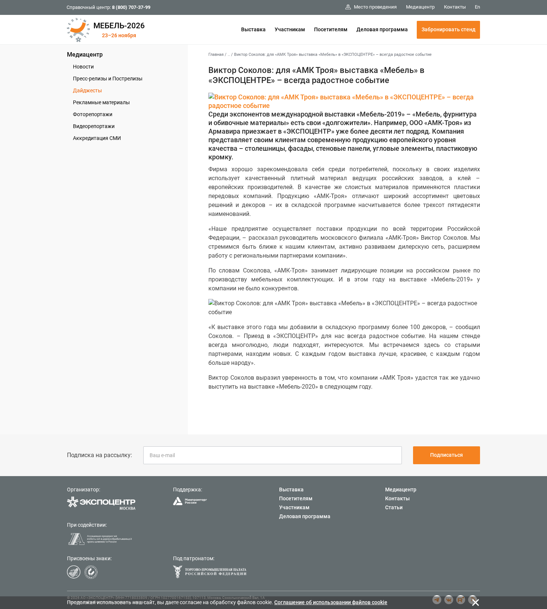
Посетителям (331, 29)
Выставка (253, 29)
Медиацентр (85, 54)
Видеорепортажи (94, 126)
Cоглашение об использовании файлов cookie (330, 602)
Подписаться (446, 455)
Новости (83, 67)
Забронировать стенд (449, 29)
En (477, 7)
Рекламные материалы (101, 102)
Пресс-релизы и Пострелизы (108, 79)
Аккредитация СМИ (97, 138)
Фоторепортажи (92, 114)
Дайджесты (87, 90)
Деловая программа (382, 29)
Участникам (290, 29)
